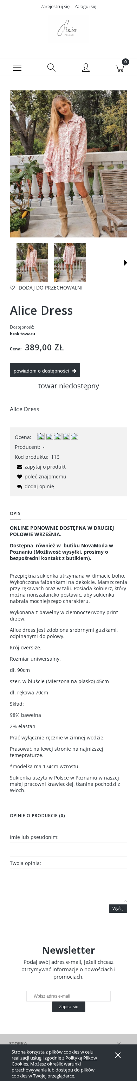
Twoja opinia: (25, 863)
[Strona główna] (68, 29)
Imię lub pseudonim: (34, 837)
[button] (17, 67)
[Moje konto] (85, 68)
